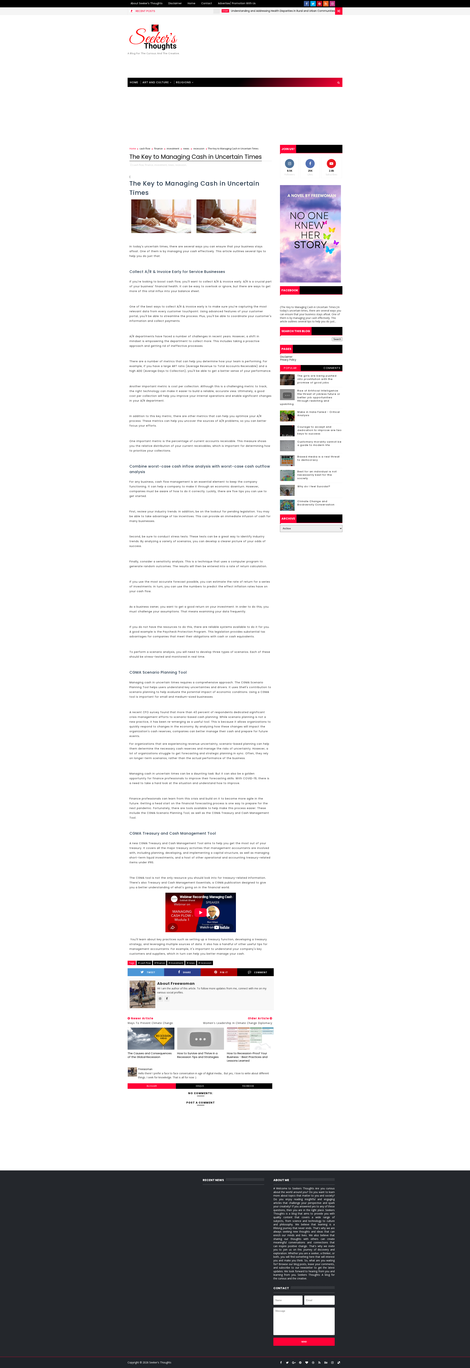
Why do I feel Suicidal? (313, 486)
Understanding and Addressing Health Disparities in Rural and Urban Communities (241, 11)
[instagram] (332, 3)
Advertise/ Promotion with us (237, 3)
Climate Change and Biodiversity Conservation (316, 503)
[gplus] (294, 1362)
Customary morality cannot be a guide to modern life (319, 443)
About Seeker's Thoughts (146, 3)
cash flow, (138, 165)
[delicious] (338, 1362)
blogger (152, 1086)
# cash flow (144, 963)
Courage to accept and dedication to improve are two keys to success (319, 430)
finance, (149, 165)
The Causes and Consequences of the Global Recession (150, 1055)
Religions (183, 82)
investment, (160, 165)
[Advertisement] (275, 46)
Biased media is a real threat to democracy (318, 458)
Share (187, 972)
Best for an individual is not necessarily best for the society (317, 475)
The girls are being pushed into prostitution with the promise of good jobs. (317, 379)
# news (191, 963)
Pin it (224, 972)
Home (191, 3)
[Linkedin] (338, 3)
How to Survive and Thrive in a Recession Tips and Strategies (198, 1055)
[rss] (326, 3)
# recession (205, 963)
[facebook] (306, 3)
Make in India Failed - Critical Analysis (318, 413)
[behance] (326, 1362)
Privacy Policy (288, 359)
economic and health (319, 11)
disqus (200, 1086)
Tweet (151, 972)
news (186, 148)
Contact (206, 3)
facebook (248, 1086)
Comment (260, 972)
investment (173, 148)
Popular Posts (290, 368)
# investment (176, 963)
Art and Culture (155, 82)
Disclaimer (175, 3)
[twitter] (313, 3)
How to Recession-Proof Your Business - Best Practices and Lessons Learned (247, 1057)
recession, (181, 165)
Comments (331, 368)
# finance (159, 963)
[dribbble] (313, 1362)
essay (184, 11)
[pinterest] (319, 3)
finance (158, 148)
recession (198, 148)
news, (171, 165)
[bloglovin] (306, 1362)
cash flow (145, 148)
